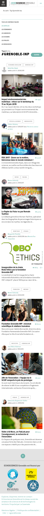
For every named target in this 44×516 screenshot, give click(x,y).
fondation (16, 289)
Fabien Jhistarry (13, 124)
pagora (24, 177)
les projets (5, 40)
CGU (4, 512)
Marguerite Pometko (14, 234)
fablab (15, 397)
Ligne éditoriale (15, 512)
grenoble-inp (29, 65)
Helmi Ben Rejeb (13, 68)
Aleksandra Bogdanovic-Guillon (17, 401)
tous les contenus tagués (10, 22)
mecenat (26, 289)
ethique (26, 231)
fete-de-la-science (15, 121)
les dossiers (6, 37)
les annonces (6, 33)
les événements (7, 29)
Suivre (36, 55)
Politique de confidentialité (28, 510)
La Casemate (25, 504)
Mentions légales (8, 510)
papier (17, 177)
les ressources (7, 44)
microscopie (28, 121)
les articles (5, 26)
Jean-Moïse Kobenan (14, 347)
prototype (14, 343)
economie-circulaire (14, 65)
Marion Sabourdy (13, 180)
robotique (16, 231)
